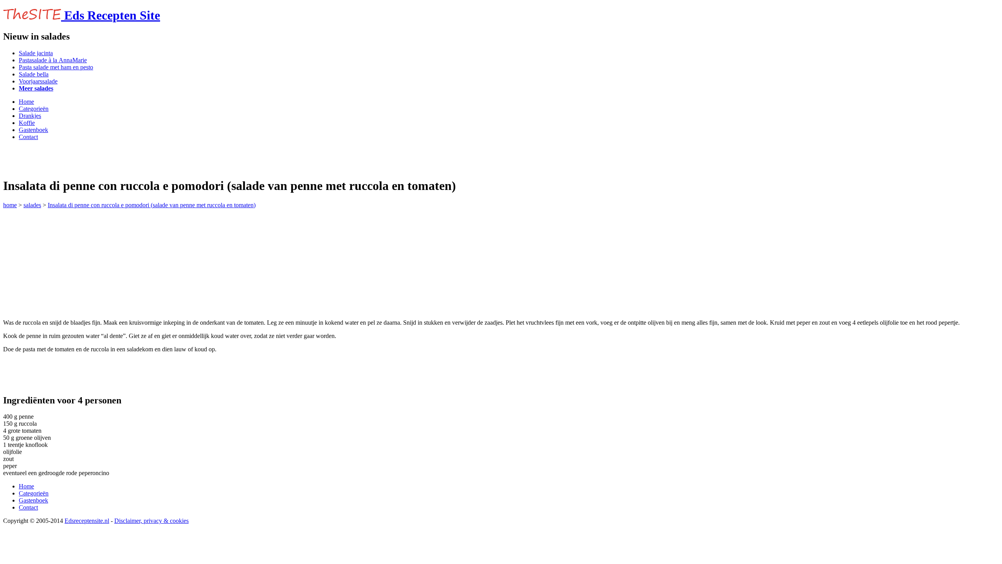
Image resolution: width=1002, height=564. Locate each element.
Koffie (27, 122)
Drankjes (30, 115)
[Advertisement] (94, 158)
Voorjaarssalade (38, 81)
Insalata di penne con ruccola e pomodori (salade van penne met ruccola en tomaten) (152, 205)
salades (32, 205)
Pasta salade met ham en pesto (56, 67)
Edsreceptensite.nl (87, 520)
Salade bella (34, 74)
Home (26, 101)
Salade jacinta (36, 53)
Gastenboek (33, 130)
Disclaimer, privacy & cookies (151, 520)
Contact (28, 137)
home (10, 205)
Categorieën (34, 108)
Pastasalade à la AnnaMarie (53, 60)
